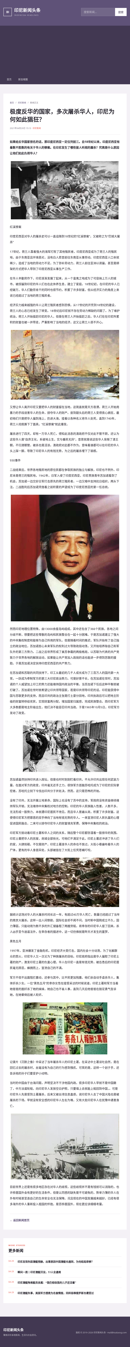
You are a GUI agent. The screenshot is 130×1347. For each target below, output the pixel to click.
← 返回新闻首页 (19, 1220)
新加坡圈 (23, 79)
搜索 (121, 12)
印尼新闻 (22, 102)
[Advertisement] (65, 49)
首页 (9, 79)
